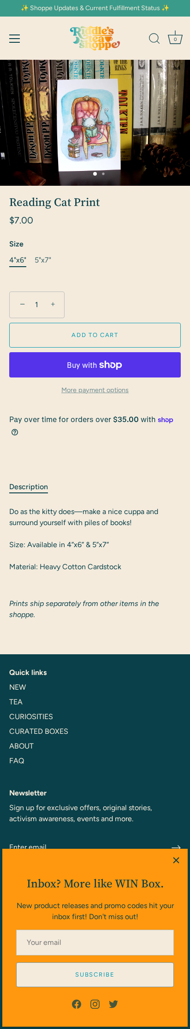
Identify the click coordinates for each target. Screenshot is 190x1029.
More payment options (95, 390)
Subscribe (94, 974)
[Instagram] (95, 1003)
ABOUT (21, 746)
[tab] (33, 486)
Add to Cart (95, 335)
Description (28, 486)
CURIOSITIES (31, 716)
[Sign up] (176, 847)
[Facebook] (76, 1003)
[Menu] (15, 39)
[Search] (154, 40)
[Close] (176, 860)
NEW (17, 687)
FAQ (16, 760)
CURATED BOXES (38, 731)
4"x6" (17, 260)
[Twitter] (113, 1003)
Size (16, 244)
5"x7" (43, 260)
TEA (16, 701)
